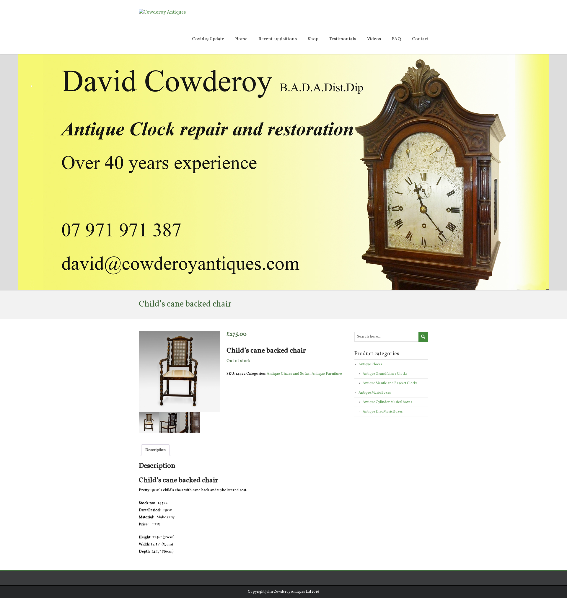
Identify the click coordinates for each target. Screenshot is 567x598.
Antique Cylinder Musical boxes (387, 402)
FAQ (396, 39)
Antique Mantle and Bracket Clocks (390, 383)
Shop (313, 39)
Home (241, 39)
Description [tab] (155, 450)
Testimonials (342, 39)
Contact (420, 39)
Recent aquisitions (277, 39)
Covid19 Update (208, 39)
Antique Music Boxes (375, 392)
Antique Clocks (370, 364)
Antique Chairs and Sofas (288, 374)
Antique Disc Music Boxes (383, 411)
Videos (374, 39)
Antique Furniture (327, 374)
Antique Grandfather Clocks (385, 373)
